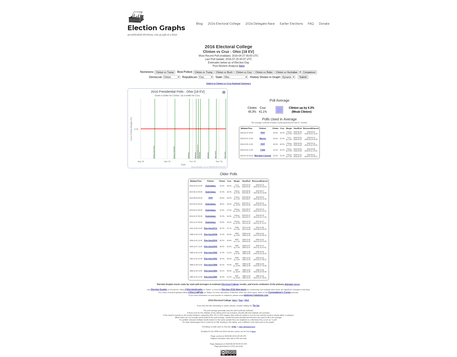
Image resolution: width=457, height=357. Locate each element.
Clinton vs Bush (224, 72)
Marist (263, 138)
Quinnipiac (210, 186)
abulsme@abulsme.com (256, 295)
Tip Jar (256, 305)
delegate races (292, 284)
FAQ (247, 300)
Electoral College (230, 284)
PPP (263, 133)
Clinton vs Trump (165, 72)
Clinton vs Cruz (244, 72)
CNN (262, 150)
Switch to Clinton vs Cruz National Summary (228, 83)
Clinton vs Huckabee (286, 72)
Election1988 (210, 265)
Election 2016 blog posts (234, 289)
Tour (240, 300)
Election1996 (210, 252)
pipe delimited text (247, 327)
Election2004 (210, 240)
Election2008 (210, 234)
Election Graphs (159, 289)
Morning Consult (262, 155)
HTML (234, 327)
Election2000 (210, 246)
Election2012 (210, 228)
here (242, 65)
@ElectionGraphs (194, 289)
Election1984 (210, 271)
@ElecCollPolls (195, 292)
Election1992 (210, 259)
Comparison (309, 72)
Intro (234, 300)
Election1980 (210, 277)
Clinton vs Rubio (263, 72)
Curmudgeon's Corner (279, 292)
